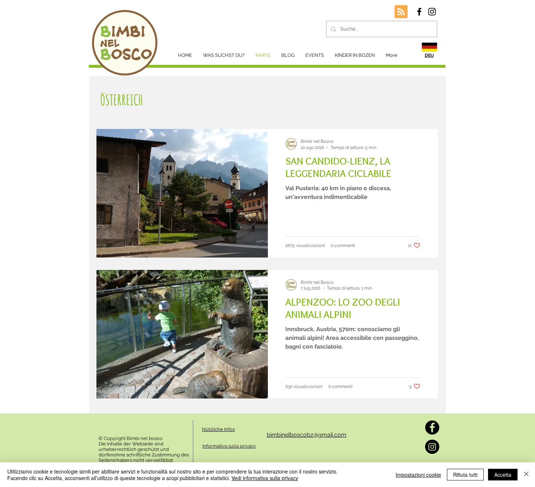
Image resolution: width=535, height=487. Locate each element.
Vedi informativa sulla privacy (264, 478)
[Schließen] (526, 474)
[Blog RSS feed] (401, 12)
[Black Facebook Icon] (419, 12)
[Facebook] (432, 427)
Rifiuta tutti (465, 474)
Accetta (502, 474)
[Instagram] (432, 447)
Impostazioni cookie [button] (418, 474)
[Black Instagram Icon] (432, 12)
